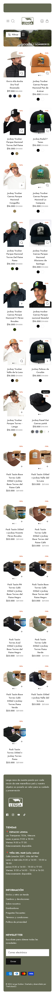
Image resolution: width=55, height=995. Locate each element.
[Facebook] (7, 814)
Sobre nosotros (13, 903)
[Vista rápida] (21, 73)
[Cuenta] (40, 21)
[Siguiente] (47, 8)
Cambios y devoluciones (17, 899)
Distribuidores (12, 908)
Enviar (13, 961)
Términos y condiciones (17, 917)
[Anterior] (7, 8)
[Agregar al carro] (21, 185)
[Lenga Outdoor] (27, 21)
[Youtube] (19, 814)
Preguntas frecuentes (15, 912)
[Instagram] (13, 814)
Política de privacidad (16, 922)
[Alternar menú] (8, 21)
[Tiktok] (24, 814)
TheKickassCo (11, 986)
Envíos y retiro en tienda (17, 894)
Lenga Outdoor (18, 984)
